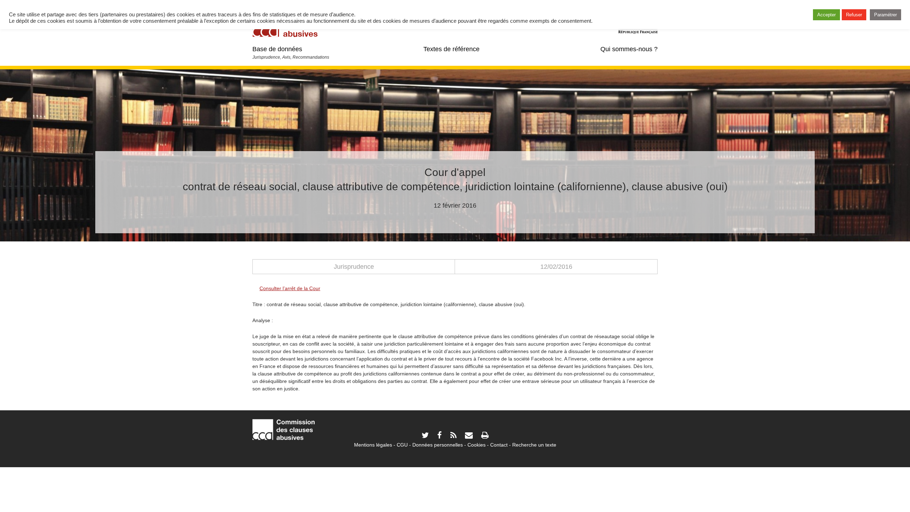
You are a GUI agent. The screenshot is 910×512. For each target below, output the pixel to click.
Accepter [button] (826, 14)
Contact (499, 445)
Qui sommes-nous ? (629, 49)
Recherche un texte (534, 445)
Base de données (277, 49)
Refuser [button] (854, 14)
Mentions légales (373, 445)
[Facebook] (439, 436)
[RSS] (453, 436)
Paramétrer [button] (885, 14)
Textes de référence (451, 49)
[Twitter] (425, 436)
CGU (402, 445)
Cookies (476, 445)
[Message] (469, 436)
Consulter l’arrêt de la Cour (289, 288)
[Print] (484, 436)
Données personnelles (437, 445)
